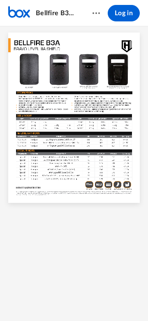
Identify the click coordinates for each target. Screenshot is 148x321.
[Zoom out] (52, 301)
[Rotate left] (96, 300)
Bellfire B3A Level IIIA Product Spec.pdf (56, 13)
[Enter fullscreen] (112, 300)
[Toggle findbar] (35, 300)
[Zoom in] (80, 301)
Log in (124, 13)
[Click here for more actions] (96, 13)
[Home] (19, 13)
